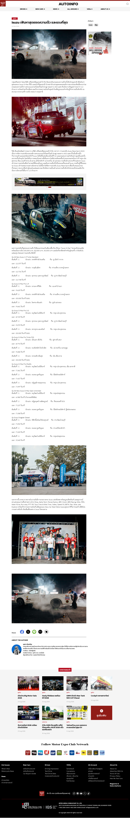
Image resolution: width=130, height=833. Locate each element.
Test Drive (48, 771)
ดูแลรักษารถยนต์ (94, 773)
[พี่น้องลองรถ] (78, 752)
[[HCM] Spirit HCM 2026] (99, 43)
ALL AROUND (72, 9)
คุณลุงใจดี (70, 778)
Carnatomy (71, 771)
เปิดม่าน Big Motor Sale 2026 (27, 696)
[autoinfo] (3, 3)
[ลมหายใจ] (102, 752)
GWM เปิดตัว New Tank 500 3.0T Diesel (76, 696)
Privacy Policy (115, 776)
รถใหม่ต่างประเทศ (29, 768)
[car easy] (84, 752)
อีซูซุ (96, 25)
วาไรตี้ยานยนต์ (93, 778)
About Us (113, 768)
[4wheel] (59, 752)
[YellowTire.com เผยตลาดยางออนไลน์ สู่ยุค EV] (77, 713)
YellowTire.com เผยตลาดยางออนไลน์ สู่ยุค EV (77, 726)
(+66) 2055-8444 (64, 807)
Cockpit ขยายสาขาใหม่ (100, 695)
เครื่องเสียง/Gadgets (95, 768)
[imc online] (66, 752)
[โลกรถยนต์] (72, 752)
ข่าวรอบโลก (5, 780)
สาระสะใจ (91, 776)
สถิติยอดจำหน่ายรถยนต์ (96, 781)
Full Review (71, 781)
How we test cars (116, 778)
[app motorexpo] (34, 752)
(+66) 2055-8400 (75, 807)
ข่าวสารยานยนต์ (7, 782)
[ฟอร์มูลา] (47, 752)
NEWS (55, 9)
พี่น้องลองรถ (71, 773)
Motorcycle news (8, 771)
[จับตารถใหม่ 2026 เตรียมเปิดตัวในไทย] (28, 713)
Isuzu (90, 25)
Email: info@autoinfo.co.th (90, 807)
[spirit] (90, 752)
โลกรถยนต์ (70, 768)
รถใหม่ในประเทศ (28, 771)
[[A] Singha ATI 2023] (49, 181)
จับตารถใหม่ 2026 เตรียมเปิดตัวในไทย (27, 726)
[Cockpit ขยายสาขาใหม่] (101, 683)
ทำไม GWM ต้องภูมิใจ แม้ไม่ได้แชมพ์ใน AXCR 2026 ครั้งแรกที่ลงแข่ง (52, 727)
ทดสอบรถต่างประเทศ (52, 776)
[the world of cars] (53, 752)
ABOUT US (104, 9)
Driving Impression (52, 768)
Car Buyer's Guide (29, 773)
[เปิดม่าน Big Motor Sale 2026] (28, 683)
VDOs (89, 9)
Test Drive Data (50, 773)
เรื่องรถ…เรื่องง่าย (72, 776)
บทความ (20, 722)
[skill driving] (96, 752)
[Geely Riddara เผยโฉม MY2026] (52, 683)
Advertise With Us (116, 771)
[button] (48, 187)
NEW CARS (39, 9)
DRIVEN (23, 9)
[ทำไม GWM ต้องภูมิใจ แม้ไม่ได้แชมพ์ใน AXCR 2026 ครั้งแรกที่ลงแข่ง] (52, 713)
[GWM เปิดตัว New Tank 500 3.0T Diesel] (77, 683)
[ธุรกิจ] (101, 713)
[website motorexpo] (40, 752)
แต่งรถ (90, 771)
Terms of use (115, 773)
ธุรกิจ (14, 19)
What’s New (6, 768)
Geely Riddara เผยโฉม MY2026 (51, 696)
